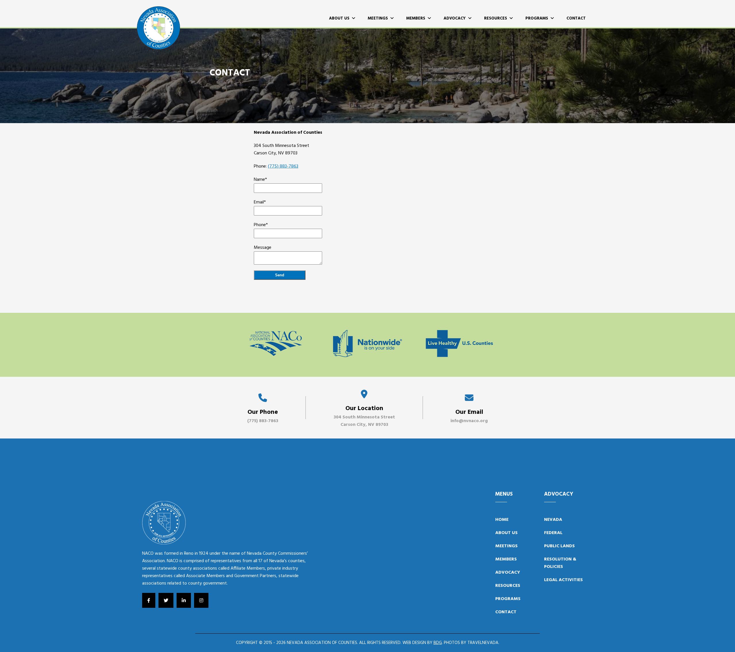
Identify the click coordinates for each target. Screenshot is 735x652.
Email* (260, 202)
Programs (537, 18)
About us (506, 533)
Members (417, 18)
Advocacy (456, 18)
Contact (576, 18)
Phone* (261, 225)
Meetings (379, 18)
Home (501, 519)
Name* (260, 179)
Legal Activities (563, 580)
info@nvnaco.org (469, 421)
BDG (438, 642)
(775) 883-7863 (283, 166)
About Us (340, 18)
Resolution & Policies (560, 563)
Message (262, 247)
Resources (496, 18)
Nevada (553, 519)
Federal (553, 533)
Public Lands (559, 546)
